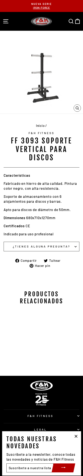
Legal (40, 429)
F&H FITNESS (40, 416)
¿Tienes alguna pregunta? (41, 246)
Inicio (40, 125)
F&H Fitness (42, 133)
